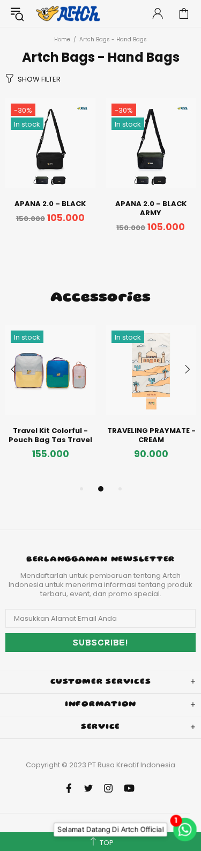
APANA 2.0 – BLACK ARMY (151, 208)
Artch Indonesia (69, 14)
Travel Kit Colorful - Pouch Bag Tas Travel (50, 435)
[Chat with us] (185, 829)
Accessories (100, 298)
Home (62, 39)
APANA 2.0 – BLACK (50, 203)
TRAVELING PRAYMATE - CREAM (151, 435)
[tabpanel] (50, 403)
